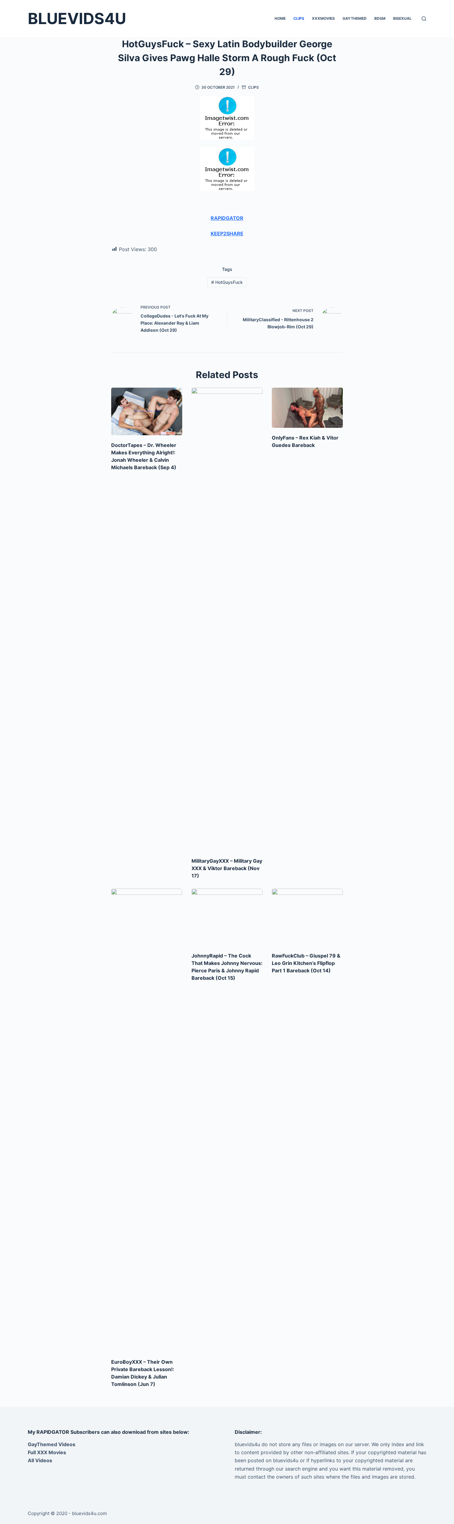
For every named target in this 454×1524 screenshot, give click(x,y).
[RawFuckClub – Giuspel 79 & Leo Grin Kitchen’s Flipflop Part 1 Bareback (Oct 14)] (307, 917)
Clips (298, 18)
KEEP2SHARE (227, 233)
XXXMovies (323, 18)
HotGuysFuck (227, 282)
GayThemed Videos (51, 1444)
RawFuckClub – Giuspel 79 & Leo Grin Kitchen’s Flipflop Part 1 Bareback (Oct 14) (306, 963)
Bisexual (402, 18)
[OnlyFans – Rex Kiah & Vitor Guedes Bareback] (307, 407)
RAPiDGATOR (227, 218)
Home (280, 18)
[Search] (424, 18)
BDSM (379, 18)
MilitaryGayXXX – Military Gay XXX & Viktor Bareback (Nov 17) (226, 868)
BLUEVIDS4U (77, 18)
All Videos (40, 1460)
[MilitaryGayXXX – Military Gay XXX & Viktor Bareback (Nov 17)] (227, 619)
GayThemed (355, 18)
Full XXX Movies (47, 1452)
